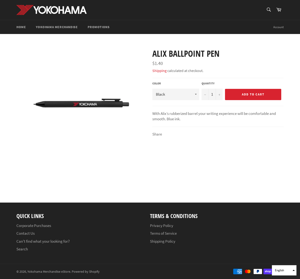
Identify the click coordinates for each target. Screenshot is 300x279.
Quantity (208, 83)
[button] (284, 270)
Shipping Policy (162, 241)
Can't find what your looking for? (43, 241)
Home (21, 27)
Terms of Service (163, 233)
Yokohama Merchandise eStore (48, 272)
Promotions (98, 27)
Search (22, 249)
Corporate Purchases (33, 225)
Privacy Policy (161, 225)
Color (156, 83)
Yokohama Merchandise (57, 27)
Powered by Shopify (86, 272)
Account (278, 27)
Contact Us (25, 233)
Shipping (159, 70)
